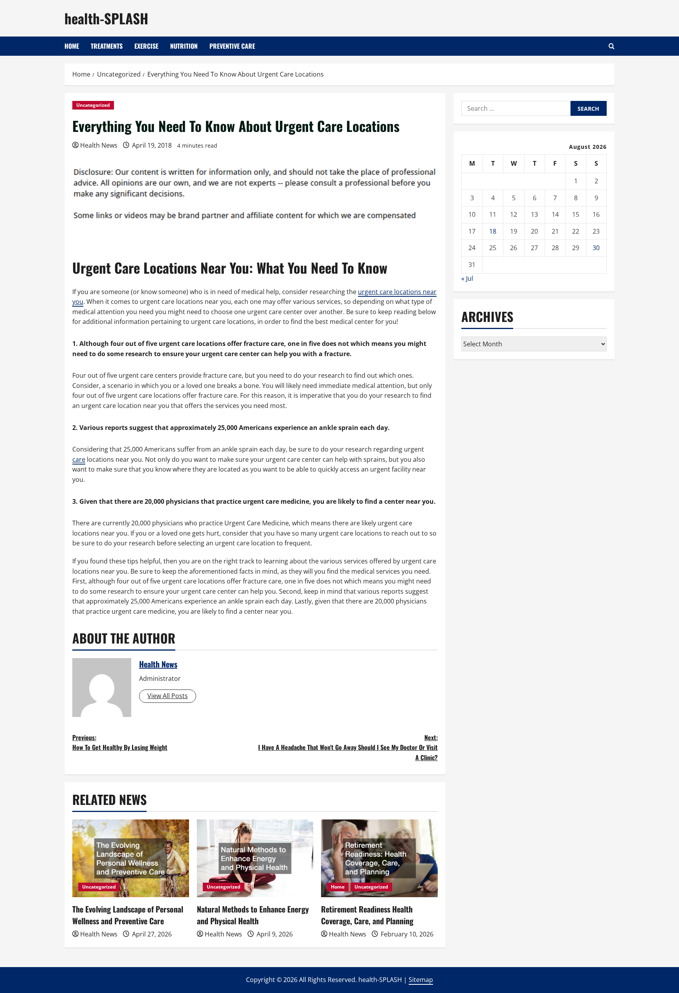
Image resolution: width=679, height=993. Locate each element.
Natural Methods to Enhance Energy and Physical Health (253, 915)
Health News (98, 145)
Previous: (119, 742)
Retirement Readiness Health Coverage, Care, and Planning (367, 915)
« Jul (467, 278)
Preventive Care (232, 46)
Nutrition (184, 46)
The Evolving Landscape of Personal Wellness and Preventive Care (127, 915)
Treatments (107, 46)
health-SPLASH (106, 18)
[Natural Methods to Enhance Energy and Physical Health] (255, 858)
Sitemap (421, 979)
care (78, 459)
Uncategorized (93, 105)
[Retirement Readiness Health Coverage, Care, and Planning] (379, 858)
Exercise (146, 46)
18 (492, 231)
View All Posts (167, 695)
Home (71, 46)
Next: (348, 747)
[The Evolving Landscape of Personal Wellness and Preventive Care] (130, 858)
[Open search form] (612, 46)
